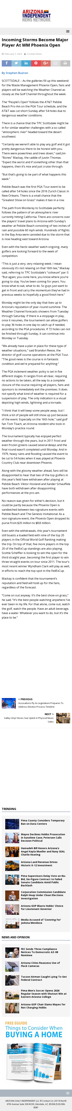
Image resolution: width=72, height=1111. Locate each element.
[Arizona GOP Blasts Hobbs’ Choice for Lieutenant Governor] (12, 909)
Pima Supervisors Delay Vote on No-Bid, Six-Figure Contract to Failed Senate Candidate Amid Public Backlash (43, 880)
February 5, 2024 (13, 53)
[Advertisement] (36, 659)
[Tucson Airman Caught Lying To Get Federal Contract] (12, 980)
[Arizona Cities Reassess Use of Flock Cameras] (12, 966)
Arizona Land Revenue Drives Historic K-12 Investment (39, 863)
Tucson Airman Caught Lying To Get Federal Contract (44, 978)
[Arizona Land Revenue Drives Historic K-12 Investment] (12, 866)
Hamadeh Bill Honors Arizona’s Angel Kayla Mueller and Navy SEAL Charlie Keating (43, 851)
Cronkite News (34, 53)
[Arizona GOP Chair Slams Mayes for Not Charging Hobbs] (12, 1008)
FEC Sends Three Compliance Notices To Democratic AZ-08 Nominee (39, 952)
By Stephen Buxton (15, 73)
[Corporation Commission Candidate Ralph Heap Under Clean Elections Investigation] (12, 895)
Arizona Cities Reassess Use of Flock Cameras (40, 964)
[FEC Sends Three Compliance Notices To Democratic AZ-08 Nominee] (12, 952)
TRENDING (9, 809)
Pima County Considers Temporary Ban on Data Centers (43, 822)
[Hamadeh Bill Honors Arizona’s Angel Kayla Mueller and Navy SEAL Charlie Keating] (12, 852)
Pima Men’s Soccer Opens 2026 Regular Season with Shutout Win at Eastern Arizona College (44, 993)
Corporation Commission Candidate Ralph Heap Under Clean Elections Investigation (43, 895)
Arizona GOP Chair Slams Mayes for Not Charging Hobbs (43, 1006)
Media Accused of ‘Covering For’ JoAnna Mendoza (41, 921)
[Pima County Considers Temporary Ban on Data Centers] (12, 824)
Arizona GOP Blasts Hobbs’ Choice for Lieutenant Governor (42, 907)
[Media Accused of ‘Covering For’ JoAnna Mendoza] (12, 923)
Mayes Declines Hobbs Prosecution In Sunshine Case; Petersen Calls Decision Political (43, 837)
